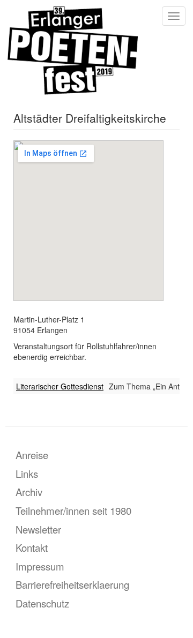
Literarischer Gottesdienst (59, 386)
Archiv (29, 492)
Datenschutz (42, 603)
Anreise (32, 455)
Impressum (40, 566)
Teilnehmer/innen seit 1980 (73, 510)
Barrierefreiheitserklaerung (72, 584)
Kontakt (32, 547)
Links (27, 474)
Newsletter (38, 529)
